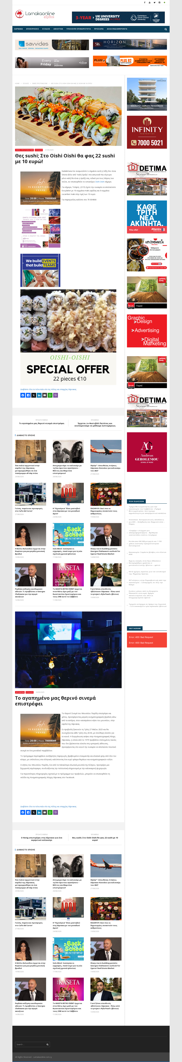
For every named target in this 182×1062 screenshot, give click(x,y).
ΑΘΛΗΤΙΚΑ (58, 29)
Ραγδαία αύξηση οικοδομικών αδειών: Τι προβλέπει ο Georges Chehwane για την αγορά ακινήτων (30, 593)
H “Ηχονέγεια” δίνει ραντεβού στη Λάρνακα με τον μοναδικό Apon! (66, 511)
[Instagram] (159, 2)
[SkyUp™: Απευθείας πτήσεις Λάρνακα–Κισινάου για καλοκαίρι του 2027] (106, 451)
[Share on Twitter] (33, 395)
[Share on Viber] (55, 395)
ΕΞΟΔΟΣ (46, 29)
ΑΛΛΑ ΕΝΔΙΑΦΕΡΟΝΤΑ (117, 29)
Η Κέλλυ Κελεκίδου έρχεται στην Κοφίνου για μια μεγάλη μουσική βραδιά (30, 551)
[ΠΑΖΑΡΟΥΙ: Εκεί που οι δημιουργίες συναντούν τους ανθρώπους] (106, 494)
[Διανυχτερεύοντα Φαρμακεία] (164, 2)
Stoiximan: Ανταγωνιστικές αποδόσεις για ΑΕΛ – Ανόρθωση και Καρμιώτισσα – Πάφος (147, 522)
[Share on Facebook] (22, 395)
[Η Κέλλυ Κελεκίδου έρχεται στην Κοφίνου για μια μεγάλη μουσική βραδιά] (30, 534)
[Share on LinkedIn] (39, 395)
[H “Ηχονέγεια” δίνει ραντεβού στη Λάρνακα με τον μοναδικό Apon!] (68, 494)
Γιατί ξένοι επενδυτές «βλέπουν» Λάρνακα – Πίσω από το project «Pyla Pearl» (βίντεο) (105, 591)
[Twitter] (154, 2)
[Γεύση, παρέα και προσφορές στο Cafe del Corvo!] (30, 494)
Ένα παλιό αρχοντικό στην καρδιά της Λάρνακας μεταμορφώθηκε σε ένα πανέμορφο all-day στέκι (27, 469)
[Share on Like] (28, 395)
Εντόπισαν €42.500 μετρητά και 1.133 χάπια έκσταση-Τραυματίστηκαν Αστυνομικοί (145, 543)
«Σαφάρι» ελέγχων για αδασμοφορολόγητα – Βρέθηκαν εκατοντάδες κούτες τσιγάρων (143, 533)
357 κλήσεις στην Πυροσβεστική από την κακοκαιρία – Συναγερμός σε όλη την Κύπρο (147, 582)
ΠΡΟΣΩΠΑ (99, 29)
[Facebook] (144, 2)
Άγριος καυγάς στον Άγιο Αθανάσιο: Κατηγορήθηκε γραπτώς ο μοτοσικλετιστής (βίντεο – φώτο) (145, 563)
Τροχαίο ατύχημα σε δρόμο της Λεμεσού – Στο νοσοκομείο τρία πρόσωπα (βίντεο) (148, 605)
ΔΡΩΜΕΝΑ (20, 692)
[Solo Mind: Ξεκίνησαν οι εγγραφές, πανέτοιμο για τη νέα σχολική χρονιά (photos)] (68, 534)
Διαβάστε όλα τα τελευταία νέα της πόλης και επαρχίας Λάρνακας (48, 389)
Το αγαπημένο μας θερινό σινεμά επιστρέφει (41, 422)
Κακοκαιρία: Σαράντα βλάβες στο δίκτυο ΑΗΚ (147, 553)
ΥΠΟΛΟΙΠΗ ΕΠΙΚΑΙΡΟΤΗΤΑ (78, 29)
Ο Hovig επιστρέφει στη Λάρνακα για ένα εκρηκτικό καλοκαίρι (41, 837)
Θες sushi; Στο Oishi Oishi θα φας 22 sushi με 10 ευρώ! (95, 837)
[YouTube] (149, 2)
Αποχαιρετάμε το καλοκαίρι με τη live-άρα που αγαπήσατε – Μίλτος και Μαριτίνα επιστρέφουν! (67, 469)
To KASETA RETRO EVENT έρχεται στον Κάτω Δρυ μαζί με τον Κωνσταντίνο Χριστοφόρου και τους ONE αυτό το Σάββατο (67, 593)
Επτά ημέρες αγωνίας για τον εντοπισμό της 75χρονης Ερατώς (147, 573)
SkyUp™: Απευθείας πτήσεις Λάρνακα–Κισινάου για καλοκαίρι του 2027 (105, 468)
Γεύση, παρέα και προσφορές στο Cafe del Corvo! (29, 509)
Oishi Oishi (99, 181)
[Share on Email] (44, 395)
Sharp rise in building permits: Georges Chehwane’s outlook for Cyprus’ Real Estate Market (105, 551)
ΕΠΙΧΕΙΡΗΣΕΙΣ (32, 29)
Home (17, 83)
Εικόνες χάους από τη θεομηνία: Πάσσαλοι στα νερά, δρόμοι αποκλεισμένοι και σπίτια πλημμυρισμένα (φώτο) (143, 594)
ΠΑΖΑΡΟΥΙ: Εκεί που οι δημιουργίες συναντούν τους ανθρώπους (103, 511)
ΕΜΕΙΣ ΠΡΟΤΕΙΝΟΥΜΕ (39, 83)
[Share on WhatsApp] (50, 395)
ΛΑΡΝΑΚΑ (18, 29)
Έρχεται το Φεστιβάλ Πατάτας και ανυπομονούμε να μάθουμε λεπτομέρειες (95, 423)
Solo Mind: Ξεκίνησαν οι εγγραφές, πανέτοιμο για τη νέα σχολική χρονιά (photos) (67, 551)
